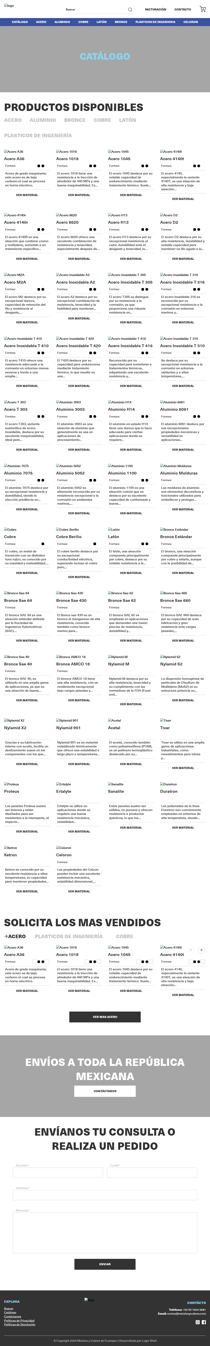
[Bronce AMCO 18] (79, 657)
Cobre (83, 22)
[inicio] (19, 9)
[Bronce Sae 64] (27, 593)
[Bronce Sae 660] (183, 593)
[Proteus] (27, 784)
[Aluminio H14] (131, 402)
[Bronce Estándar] (183, 529)
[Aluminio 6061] (183, 402)
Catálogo (10, 1312)
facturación (155, 9)
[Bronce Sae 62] (131, 593)
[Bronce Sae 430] (79, 593)
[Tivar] (183, 720)
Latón (102, 22)
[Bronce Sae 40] (27, 657)
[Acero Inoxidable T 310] (183, 338)
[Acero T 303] (27, 402)
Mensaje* (23, 1210)
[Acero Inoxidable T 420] (79, 338)
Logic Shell (149, 1341)
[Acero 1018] (79, 151)
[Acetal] (131, 720)
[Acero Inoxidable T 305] (131, 275)
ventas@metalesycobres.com (182, 1313)
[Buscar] (130, 10)
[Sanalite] (131, 784)
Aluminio (62, 22)
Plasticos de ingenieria (155, 22)
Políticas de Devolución (19, 1324)
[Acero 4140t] (183, 151)
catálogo (20, 22)
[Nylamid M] (131, 657)
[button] (201, 950)
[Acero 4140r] (27, 215)
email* (115, 1165)
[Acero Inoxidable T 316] (183, 275)
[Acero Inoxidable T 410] (27, 338)
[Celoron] (79, 848)
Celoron (191, 22)
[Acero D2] (183, 215)
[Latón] (131, 529)
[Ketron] (27, 848)
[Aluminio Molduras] (183, 466)
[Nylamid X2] (27, 720)
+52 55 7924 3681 (187, 1310)
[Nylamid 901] (79, 720)
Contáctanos (12, 1316)
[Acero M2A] (27, 275)
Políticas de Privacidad (19, 1320)
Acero (41, 22)
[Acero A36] (27, 151)
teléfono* (23, 1188)
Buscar (8, 1308)
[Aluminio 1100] (131, 466)
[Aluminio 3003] (79, 402)
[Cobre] (27, 529)
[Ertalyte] (79, 784)
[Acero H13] (131, 215)
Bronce (121, 22)
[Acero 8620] (79, 215)
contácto (183, 9)
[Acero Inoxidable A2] (79, 275)
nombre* (22, 1165)
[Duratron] (183, 784)
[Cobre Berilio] (79, 529)
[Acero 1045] (131, 151)
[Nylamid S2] (183, 657)
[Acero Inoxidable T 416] (131, 338)
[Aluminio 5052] (79, 466)
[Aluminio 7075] (27, 466)
